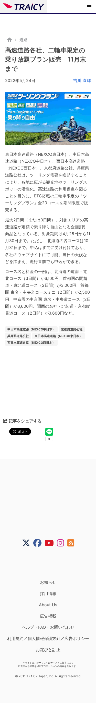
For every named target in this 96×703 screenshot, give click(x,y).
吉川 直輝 (82, 80)
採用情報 (48, 593)
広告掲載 (48, 615)
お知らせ (48, 582)
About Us (48, 604)
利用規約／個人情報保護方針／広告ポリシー (48, 638)
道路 (23, 39)
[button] (89, 6)
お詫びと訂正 (48, 649)
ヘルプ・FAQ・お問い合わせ (48, 627)
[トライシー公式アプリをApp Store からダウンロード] (51, 563)
